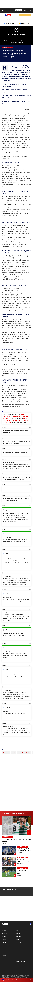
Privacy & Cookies (11, 973)
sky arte (4, 942)
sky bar (18, 942)
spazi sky (18, 946)
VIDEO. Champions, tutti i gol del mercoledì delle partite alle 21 (15, 416)
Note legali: (4, 955)
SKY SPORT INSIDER (25, 15)
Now (17, 939)
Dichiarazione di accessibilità (20, 962)
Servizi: (18, 930)
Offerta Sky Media (7, 966)
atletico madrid (24, 752)
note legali (5, 962)
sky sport (4, 933)
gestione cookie (6, 958)
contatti (26, 974)
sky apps (18, 936)
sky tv (18, 933)
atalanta (6, 752)
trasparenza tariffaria (13, 974)
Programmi (19, 949)
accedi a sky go (25, 924)
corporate (19, 966)
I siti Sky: (4, 930)
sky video (4, 939)
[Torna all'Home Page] (7, 15)
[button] (14, 979)
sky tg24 (4, 936)
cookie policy (20, 958)
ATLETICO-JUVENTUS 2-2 (9, 84)
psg (14, 752)
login (29, 10)
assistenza (21, 974)
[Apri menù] (2, 15)
